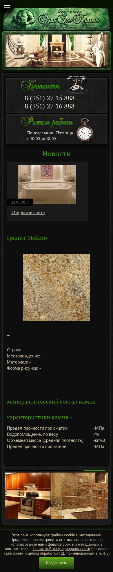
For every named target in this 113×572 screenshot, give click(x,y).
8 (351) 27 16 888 (49, 105)
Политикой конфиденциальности (61, 548)
